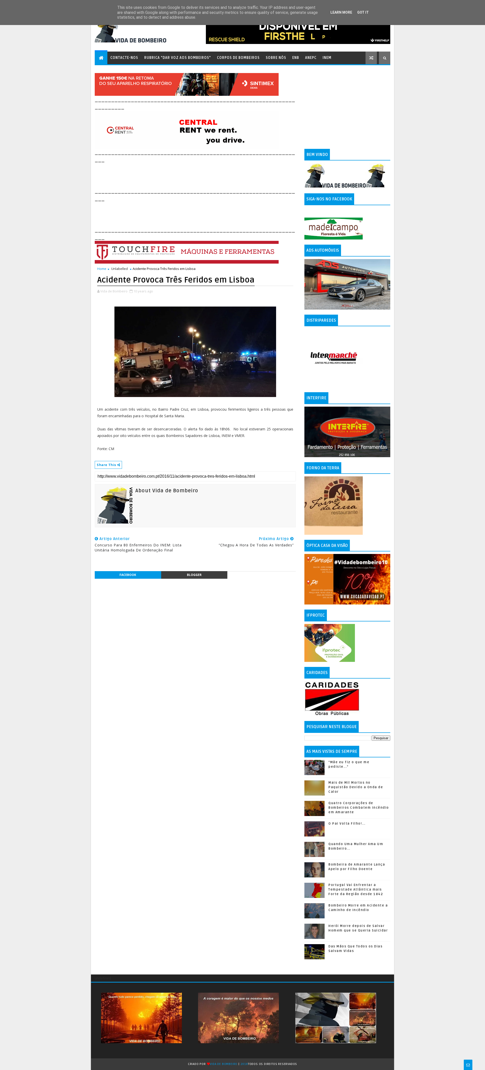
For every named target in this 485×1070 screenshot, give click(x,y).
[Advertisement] (187, 175)
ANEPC (311, 58)
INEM (327, 58)
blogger (194, 575)
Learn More (341, 12)
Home (101, 268)
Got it (363, 12)
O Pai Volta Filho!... (347, 824)
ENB (295, 58)
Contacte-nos (124, 58)
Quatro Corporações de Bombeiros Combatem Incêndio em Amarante (358, 807)
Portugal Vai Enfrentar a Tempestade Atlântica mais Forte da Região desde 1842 (355, 889)
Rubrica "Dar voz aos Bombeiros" (177, 58)
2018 (244, 1064)
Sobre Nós (276, 58)
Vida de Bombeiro (223, 1064)
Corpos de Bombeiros (238, 58)
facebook (127, 575)
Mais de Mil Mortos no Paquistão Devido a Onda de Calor (355, 787)
